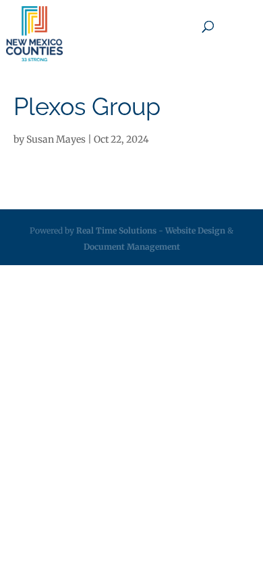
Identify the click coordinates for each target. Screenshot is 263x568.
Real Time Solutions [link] (116, 230)
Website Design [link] (195, 230)
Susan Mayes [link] (56, 139)
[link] (34, 33)
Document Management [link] (132, 247)
